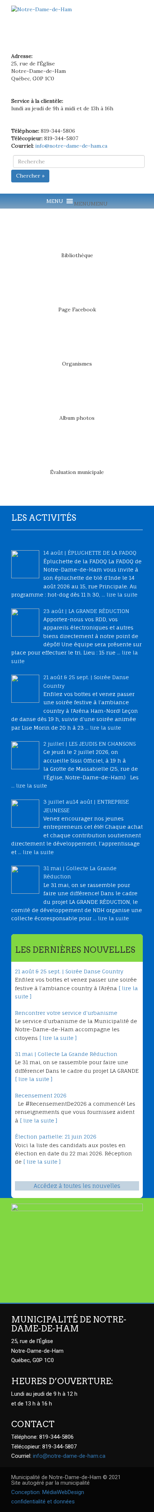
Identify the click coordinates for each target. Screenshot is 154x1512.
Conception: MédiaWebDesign (47, 1492)
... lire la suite (120, 594)
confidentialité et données (43, 1501)
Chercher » (30, 175)
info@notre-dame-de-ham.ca (71, 145)
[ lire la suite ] (58, 1038)
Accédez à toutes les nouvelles (77, 1185)
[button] (91, 203)
